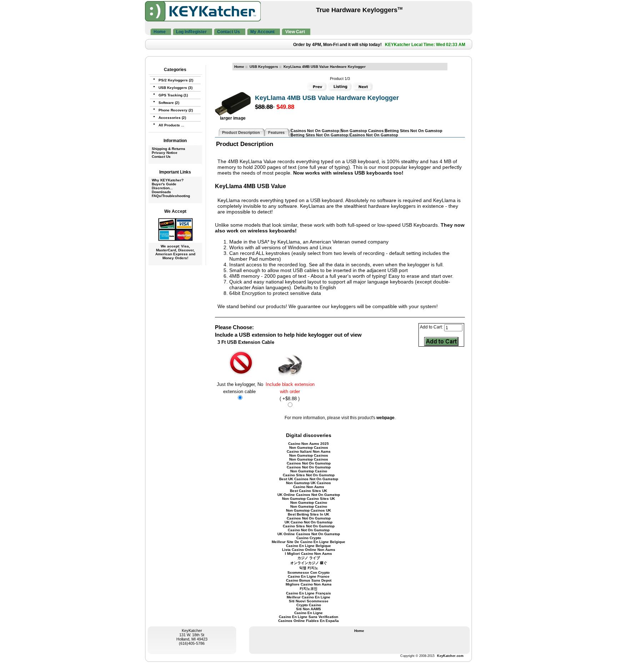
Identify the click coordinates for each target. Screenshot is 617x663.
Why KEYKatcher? (168, 180)
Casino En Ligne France (309, 576)
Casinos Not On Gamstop (315, 131)
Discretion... (162, 188)
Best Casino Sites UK (308, 491)
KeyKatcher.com (450, 656)
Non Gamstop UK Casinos (308, 483)
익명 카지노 (308, 568)
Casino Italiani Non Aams (309, 451)
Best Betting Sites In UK (308, 514)
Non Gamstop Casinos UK (308, 510)
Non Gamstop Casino (308, 471)
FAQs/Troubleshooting (171, 196)
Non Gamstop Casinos (362, 131)
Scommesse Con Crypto (308, 572)
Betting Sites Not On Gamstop (413, 131)
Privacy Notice (164, 153)
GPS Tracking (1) (173, 95)
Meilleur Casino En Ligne (308, 597)
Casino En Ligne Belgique (308, 546)
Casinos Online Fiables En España (308, 621)
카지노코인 (308, 589)
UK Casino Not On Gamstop (308, 522)
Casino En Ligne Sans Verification (308, 617)
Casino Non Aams (308, 487)
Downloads (161, 192)
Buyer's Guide (164, 184)
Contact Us (161, 157)
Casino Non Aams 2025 (308, 444)
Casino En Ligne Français (308, 593)
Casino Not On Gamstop (309, 530)
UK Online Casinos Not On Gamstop (308, 495)
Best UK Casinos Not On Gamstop (308, 479)
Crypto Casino (308, 605)
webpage (385, 417)
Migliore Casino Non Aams (309, 584)
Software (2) (169, 103)
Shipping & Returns (168, 149)
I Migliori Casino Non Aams (308, 554)
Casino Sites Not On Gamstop (309, 475)
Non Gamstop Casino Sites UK (308, 499)
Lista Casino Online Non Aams (308, 550)
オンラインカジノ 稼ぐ (308, 563)
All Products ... (171, 125)
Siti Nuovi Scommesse (308, 601)
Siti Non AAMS (308, 609)
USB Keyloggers (264, 67)
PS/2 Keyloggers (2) (176, 80)
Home (239, 67)
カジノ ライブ (308, 558)
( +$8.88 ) (290, 391)
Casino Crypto (308, 538)
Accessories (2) (172, 118)
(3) (175, 88)
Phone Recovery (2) (176, 110)
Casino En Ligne (308, 613)
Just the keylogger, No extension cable (240, 388)
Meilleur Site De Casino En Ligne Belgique (308, 542)
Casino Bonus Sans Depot (308, 580)
